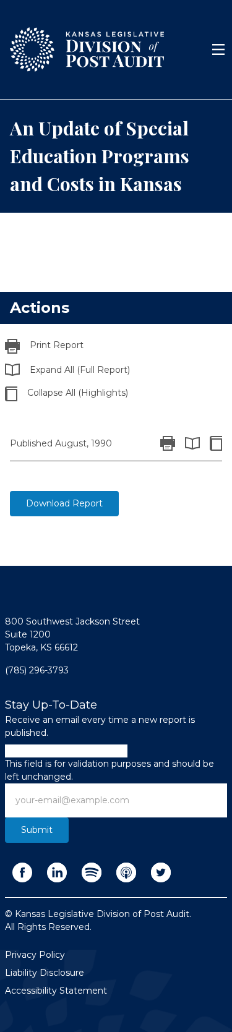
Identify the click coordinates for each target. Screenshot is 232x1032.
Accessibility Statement (56, 990)
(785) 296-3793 (37, 670)
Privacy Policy (35, 954)
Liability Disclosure (44, 972)
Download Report (64, 503)
